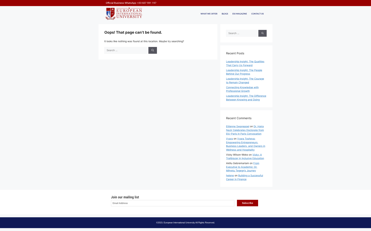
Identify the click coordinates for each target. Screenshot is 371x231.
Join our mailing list (125, 197)
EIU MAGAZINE (239, 13)
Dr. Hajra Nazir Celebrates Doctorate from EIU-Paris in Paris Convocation (245, 130)
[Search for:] (126, 50)
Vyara (229, 138)
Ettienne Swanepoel (237, 126)
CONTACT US (257, 13)
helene (230, 175)
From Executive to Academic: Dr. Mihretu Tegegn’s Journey (242, 167)
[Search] (152, 50)
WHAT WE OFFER (209, 13)
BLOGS (225, 13)
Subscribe (247, 203)
